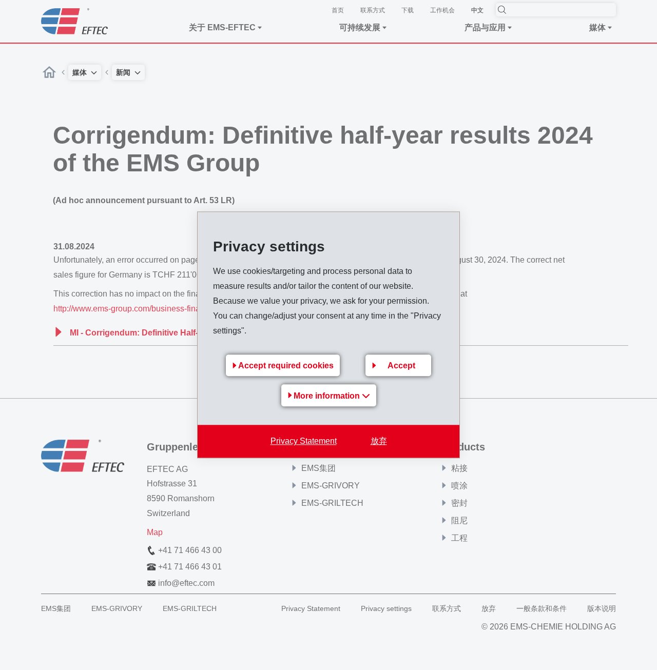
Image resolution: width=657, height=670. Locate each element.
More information (328, 396)
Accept (401, 366)
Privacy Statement (303, 441)
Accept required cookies (286, 366)
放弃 (379, 441)
